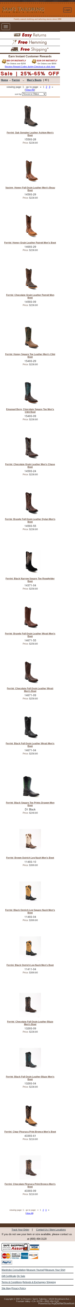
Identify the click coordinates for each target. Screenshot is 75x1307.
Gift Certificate (9, 1276)
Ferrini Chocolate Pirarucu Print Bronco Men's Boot (30, 1185)
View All (29, 89)
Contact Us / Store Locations (51, 1229)
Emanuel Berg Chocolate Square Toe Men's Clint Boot (30, 410)
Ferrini (16, 80)
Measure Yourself (35, 1270)
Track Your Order (20, 1229)
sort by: (18, 94)
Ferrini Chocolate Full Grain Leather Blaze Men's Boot (30, 1023)
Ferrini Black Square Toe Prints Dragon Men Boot (30, 804)
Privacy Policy (18, 1288)
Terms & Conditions (12, 1282)
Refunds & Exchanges (34, 1282)
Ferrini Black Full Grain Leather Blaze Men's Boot (30, 1078)
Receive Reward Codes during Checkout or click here (30, 66)
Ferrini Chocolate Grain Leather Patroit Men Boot (30, 296)
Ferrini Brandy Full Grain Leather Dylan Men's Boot (30, 520)
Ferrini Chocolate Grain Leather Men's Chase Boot (30, 465)
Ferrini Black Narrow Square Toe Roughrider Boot (30, 580)
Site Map (6, 1288)
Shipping (51, 1282)
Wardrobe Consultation (14, 1270)
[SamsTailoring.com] (13, 9)
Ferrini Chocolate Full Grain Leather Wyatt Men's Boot (30, 690)
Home (4, 80)
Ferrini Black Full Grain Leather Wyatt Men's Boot (30, 745)
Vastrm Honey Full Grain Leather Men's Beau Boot (30, 189)
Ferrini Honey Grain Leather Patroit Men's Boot (30, 242)
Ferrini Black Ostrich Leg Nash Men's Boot (30, 965)
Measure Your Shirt (55, 1270)
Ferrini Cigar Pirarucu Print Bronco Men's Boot (30, 1131)
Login (67, 10)
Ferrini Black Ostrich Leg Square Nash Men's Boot (30, 911)
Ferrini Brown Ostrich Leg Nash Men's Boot (30, 857)
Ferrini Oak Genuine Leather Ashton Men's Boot (30, 134)
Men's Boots (34, 80)
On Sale (21, 1276)
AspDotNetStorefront (62, 1303)
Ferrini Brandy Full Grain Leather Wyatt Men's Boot (30, 635)
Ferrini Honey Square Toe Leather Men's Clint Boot (30, 355)
